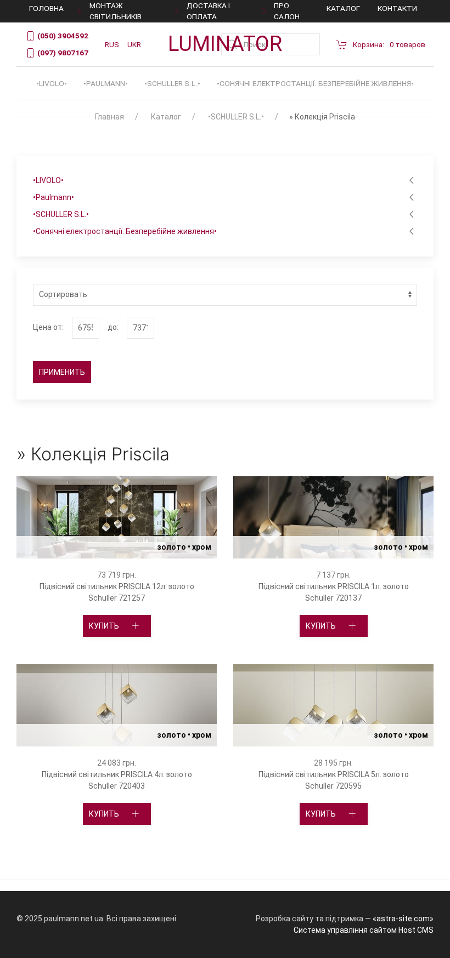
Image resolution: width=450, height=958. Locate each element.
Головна (46, 8)
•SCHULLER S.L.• (172, 83)
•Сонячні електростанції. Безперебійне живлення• (315, 83)
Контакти (397, 8)
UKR (134, 44)
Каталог (343, 8)
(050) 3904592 (62, 35)
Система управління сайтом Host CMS (364, 930)
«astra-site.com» (403, 918)
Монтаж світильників (115, 11)
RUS (112, 44)
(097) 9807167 (62, 52)
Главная (109, 116)
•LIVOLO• (51, 83)
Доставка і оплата (208, 11)
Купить (105, 567)
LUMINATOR (225, 44)
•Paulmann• (105, 83)
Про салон (287, 11)
